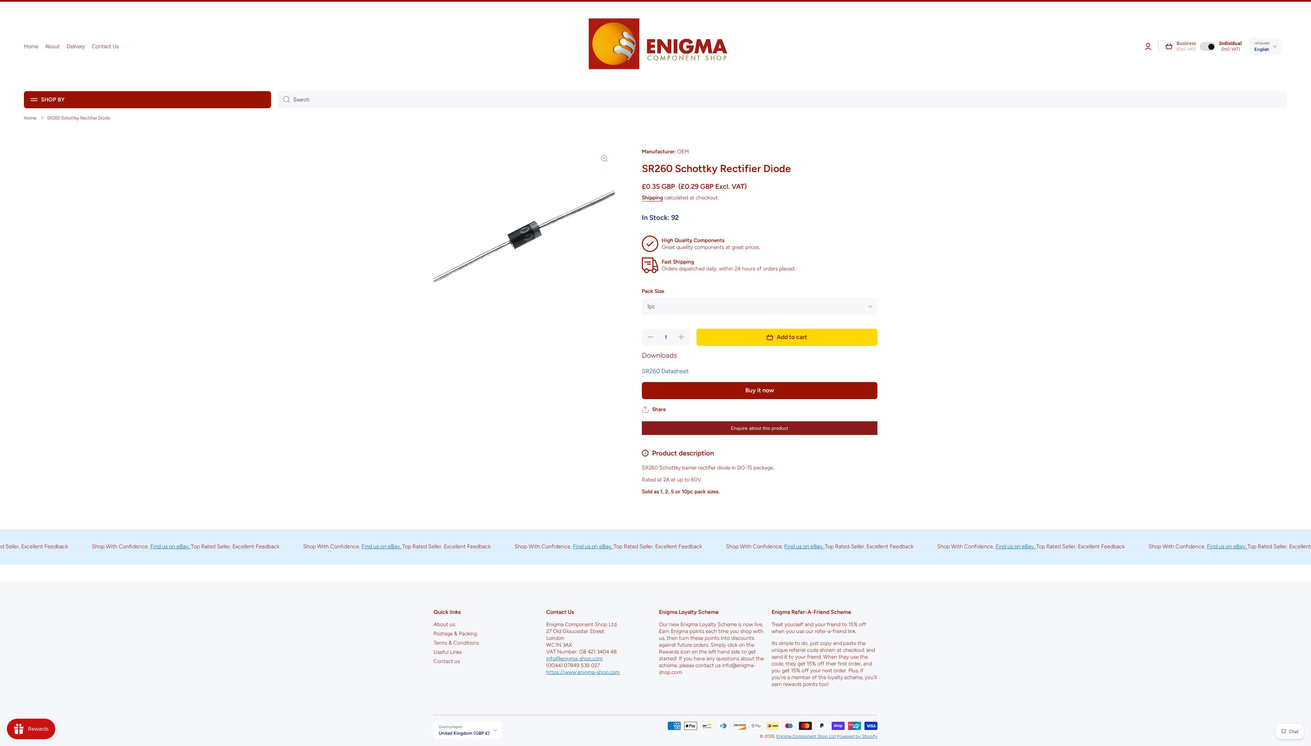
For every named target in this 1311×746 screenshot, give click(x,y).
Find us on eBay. (143, 546)
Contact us (447, 661)
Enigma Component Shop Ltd (806, 736)
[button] (1169, 46)
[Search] (284, 99)
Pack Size (653, 291)
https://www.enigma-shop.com (583, 672)
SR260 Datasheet (665, 371)
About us (444, 624)
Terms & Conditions (456, 642)
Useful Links (448, 652)
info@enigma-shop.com (574, 658)
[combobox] (782, 99)
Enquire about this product (759, 428)
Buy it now (759, 390)
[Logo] (655, 46)
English (1261, 49)
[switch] (1207, 46)
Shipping (652, 197)
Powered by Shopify (857, 736)
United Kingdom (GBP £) (464, 733)
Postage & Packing (455, 633)
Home (30, 118)
